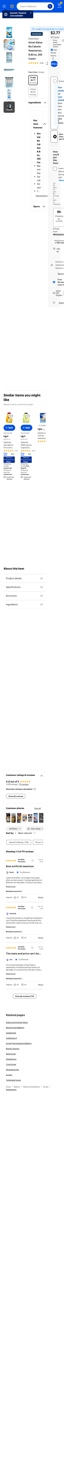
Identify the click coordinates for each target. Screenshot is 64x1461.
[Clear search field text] (46, 6)
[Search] (50, 6)
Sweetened (11, 1033)
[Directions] (41, 595)
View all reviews (15, 796)
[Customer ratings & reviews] (41, 774)
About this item (14, 568)
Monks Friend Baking (15, 1027)
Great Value (33, 38)
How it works (60, 120)
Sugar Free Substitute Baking (19, 1043)
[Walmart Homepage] (12, 6)
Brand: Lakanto (12, 1048)
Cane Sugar (11, 1064)
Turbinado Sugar (13, 1080)
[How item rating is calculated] (34, 789)
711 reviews (23, 784)
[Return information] (52, 58)
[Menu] (4, 6)
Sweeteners (11, 1059)
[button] (37, 124)
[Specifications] (41, 587)
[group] (40, 63)
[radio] (33, 80)
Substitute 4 (11, 1038)
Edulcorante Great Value (17, 1022)
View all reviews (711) (24, 996)
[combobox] (35, 6)
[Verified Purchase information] (32, 860)
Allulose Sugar (12, 1069)
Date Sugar (11, 1054)
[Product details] (41, 578)
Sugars (9, 1075)
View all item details (44, 195)
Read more (10, 886)
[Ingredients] (45, 102)
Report (40, 897)
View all (37, 808)
